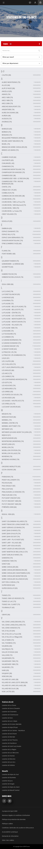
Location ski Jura (7, 781)
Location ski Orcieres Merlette (11, 724)
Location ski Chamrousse (10, 715)
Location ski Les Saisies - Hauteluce (13, 730)
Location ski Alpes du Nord (10, 787)
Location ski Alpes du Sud (10, 774)
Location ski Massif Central (10, 790)
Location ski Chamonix (9, 712)
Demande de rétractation (10, 836)
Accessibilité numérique (10, 832)
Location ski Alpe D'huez (10, 727)
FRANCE (7, 44)
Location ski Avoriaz (8, 756)
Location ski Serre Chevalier (11, 708)
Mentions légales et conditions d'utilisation (16, 815)
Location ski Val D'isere (9, 734)
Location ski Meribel (8, 737)
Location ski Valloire (8, 765)
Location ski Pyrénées (9, 777)
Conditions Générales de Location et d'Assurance (18, 828)
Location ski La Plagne (9, 749)
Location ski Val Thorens (10, 740)
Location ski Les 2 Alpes (9, 721)
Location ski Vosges (8, 784)
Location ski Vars (7, 718)
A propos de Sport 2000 (9, 811)
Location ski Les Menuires (10, 753)
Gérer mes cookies (8, 840)
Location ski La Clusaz (9, 705)
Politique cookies (7, 824)
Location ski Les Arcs (8, 762)
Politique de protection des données (14, 819)
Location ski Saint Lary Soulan (11, 746)
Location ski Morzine (8, 759)
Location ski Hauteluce (9, 743)
